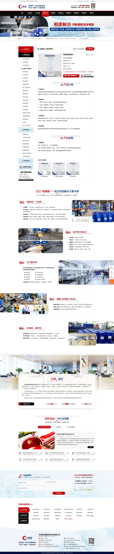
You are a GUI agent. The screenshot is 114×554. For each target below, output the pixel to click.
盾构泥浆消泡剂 (73, 38)
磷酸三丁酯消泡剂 (27, 153)
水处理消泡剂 (26, 59)
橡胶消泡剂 (25, 90)
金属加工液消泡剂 (38, 38)
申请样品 (90, 49)
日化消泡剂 (25, 106)
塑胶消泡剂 (25, 93)
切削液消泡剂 (67, 38)
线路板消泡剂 (26, 84)
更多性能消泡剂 (26, 156)
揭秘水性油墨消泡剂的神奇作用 (65, 434)
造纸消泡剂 (25, 74)
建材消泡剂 (25, 81)
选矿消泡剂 (61, 38)
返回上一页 (89, 54)
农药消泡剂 (25, 109)
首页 (24, 38)
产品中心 (27, 38)
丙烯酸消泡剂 (26, 147)
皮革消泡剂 (25, 97)
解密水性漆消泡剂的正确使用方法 (57, 453)
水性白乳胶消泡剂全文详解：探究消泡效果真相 (34, 459)
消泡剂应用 (32, 38)
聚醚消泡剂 (25, 134)
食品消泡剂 (25, 100)
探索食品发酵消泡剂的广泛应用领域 (32, 453)
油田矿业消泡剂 (26, 112)
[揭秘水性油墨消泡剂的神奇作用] (36, 445)
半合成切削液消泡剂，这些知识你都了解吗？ (86, 453)
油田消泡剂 (56, 38)
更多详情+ (90, 447)
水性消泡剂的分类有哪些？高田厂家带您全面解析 (61, 459)
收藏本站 (80, 1)
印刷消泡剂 (25, 78)
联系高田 (93, 1)
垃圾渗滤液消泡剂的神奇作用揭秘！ (84, 459)
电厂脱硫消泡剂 (26, 87)
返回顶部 (111, 282)
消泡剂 (24, 122)
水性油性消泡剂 (26, 137)
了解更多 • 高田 (26, 403)
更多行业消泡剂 (26, 125)
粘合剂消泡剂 (26, 65)
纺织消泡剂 (25, 71)
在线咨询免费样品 (72, 75)
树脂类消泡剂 (26, 150)
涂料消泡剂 (25, 62)
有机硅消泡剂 (26, 140)
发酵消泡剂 (25, 103)
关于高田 (87, 1)
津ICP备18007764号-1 (69, 552)
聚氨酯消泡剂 (26, 143)
